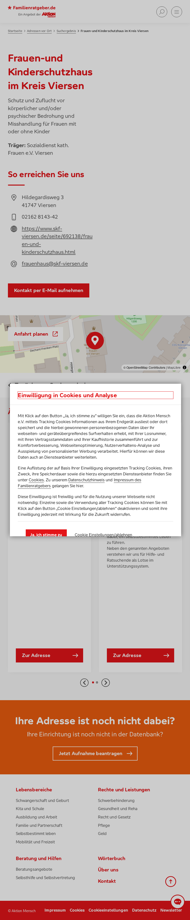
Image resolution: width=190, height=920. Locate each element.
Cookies (36, 480)
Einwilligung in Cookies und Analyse (67, 395)
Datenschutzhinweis (86, 480)
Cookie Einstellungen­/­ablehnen (103, 535)
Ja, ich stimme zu (46, 535)
